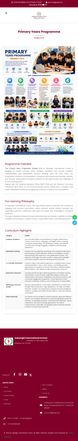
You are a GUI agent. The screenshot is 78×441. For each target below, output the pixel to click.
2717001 (38, 2)
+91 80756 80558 (19, 2)
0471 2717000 (30, 2)
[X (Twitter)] (46, 4)
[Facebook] (14, 375)
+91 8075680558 (25, 418)
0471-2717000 (13, 418)
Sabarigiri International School (31, 338)
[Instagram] (20, 375)
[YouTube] (26, 375)
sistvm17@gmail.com (55, 2)
